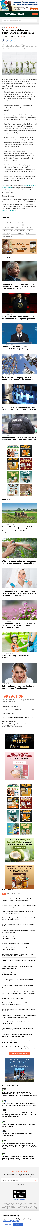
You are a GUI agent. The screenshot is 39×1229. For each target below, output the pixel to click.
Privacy (5, 1204)
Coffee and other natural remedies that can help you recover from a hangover (18, 687)
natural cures (25, 45)
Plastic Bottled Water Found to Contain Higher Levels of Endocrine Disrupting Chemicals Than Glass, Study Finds (18, 1047)
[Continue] (35, 1180)
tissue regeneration (17, 233)
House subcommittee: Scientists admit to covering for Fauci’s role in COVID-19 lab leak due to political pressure (19, 286)
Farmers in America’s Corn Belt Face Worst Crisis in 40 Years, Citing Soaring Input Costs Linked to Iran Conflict (18, 992)
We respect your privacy (20, 1184)
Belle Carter (11, 282)
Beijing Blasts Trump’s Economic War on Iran (15, 998)
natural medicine (26, 227)
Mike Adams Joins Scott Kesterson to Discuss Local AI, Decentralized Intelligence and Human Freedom (19, 1104)
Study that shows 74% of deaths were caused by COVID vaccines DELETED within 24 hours (19, 408)
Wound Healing (21, 48)
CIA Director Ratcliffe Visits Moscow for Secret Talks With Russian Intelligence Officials (17, 954)
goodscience (5, 45)
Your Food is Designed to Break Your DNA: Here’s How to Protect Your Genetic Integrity (19, 918)
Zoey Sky (11, 405)
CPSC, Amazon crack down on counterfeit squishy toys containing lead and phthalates (18, 937)
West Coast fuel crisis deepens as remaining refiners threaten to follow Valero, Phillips (17, 1003)
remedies (25, 46)
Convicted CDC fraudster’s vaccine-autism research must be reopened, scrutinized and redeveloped (19, 1016)
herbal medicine (13, 45)
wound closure (13, 48)
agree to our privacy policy (11, 1221)
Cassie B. (11, 314)
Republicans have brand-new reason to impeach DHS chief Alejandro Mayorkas (17, 348)
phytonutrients (11, 46)
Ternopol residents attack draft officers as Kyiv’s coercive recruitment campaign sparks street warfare (19, 906)
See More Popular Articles (19, 1053)
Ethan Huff (11, 374)
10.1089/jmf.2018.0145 (9, 211)
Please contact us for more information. (12, 726)
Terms (9, 1204)
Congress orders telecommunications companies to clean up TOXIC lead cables (17, 378)
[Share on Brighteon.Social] (4, 40)
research (31, 46)
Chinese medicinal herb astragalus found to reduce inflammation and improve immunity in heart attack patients (18, 625)
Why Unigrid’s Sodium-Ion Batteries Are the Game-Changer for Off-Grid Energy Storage (17, 1035)
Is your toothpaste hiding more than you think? (16, 943)
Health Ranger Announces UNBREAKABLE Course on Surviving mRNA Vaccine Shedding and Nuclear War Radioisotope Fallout (19, 1114)
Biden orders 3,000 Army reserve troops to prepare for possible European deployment (18, 318)
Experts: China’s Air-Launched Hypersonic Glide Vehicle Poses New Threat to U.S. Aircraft (18, 961)
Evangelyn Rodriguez (14, 36)
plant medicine (19, 46)
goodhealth (18, 44)
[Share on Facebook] (8, 40)
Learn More (8, 1224)
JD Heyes (11, 344)
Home (3, 27)
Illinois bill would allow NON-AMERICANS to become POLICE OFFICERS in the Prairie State (19, 438)
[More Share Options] (16, 40)
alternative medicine (10, 44)
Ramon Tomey (12, 435)
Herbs (19, 45)
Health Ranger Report (9, 1085)
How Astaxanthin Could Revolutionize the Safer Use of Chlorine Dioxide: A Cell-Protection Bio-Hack (18, 899)
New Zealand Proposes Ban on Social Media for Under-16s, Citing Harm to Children (18, 912)
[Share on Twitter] (12, 40)
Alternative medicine (12, 27)
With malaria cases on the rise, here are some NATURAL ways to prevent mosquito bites (19, 562)
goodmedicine (26, 44)
